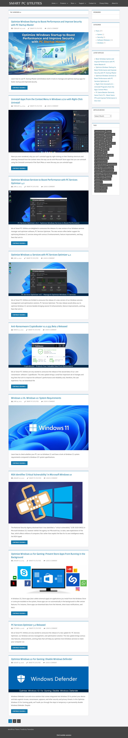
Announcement (100, 131)
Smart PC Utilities (36, 28)
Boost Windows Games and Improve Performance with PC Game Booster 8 (104, 61)
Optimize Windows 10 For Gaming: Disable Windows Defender (41, 659)
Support (81, 3)
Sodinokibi (98, 173)
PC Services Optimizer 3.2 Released (28, 624)
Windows (100, 43)
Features (109, 137)
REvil (96, 167)
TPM (96, 176)
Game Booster (99, 140)
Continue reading (18, 88)
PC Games (110, 155)
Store (72, 3)
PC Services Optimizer (101, 158)
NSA (105, 152)
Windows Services (100, 191)
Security (100, 37)
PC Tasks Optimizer (101, 164)
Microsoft (105, 149)
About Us (115, 3)
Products (63, 3)
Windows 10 (98, 179)
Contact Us (92, 3)
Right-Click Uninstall (106, 167)
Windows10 (107, 179)
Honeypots (111, 143)
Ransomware (112, 164)
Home (54, 3)
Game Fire (108, 140)
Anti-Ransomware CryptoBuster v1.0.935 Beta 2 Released (39, 326)
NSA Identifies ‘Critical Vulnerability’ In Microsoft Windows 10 (41, 474)
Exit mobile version (64, 735)
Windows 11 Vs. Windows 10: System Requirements (36, 398)
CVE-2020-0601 (110, 134)
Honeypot (103, 143)
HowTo (97, 146)
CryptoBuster (99, 134)
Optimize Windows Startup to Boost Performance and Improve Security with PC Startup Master (105, 70)
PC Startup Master (101, 161)
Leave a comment (52, 28)
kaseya (103, 146)
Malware (98, 149)
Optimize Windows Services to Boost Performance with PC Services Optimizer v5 (105, 78)
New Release (99, 152)
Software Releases (103, 40)
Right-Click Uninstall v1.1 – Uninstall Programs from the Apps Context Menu (104, 87)
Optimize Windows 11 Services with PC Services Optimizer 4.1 (41, 254)
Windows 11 (98, 182)
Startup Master (108, 173)
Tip (115, 173)
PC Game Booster (100, 155)
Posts (97, 31)
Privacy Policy (104, 3)
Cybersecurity (99, 137)
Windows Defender (101, 188)
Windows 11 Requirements (103, 185)
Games (99, 34)
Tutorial (101, 176)
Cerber (108, 131)
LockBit (108, 146)
